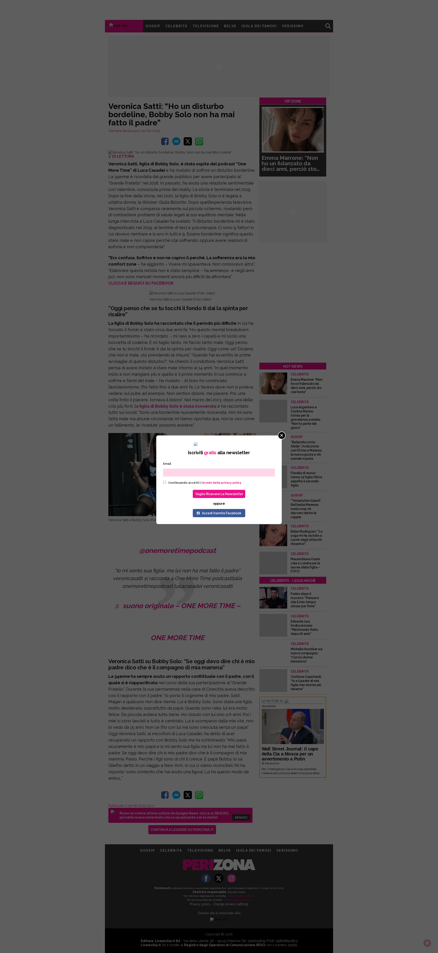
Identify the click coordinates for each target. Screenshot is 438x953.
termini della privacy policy (221, 482)
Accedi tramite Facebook (221, 513)
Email (167, 463)
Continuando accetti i (204, 482)
